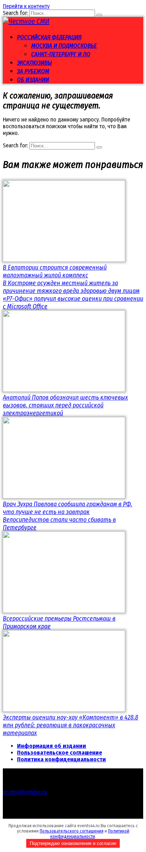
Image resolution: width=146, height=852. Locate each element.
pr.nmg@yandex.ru (25, 792)
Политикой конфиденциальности (89, 833)
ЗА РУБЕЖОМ (33, 71)
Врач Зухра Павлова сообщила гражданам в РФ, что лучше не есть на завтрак (67, 508)
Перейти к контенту (26, 6)
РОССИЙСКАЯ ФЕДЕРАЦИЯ (49, 37)
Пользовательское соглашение (59, 752)
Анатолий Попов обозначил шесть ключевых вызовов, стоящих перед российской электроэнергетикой (65, 405)
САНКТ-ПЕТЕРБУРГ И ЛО (60, 54)
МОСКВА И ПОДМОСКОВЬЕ (64, 46)
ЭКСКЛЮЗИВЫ (34, 63)
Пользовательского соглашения (71, 831)
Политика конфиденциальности (61, 759)
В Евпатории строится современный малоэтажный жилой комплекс (55, 271)
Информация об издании (51, 746)
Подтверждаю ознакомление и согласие (73, 843)
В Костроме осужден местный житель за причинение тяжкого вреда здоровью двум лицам (71, 287)
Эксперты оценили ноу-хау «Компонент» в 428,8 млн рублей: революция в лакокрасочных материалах (70, 725)
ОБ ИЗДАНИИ (33, 80)
